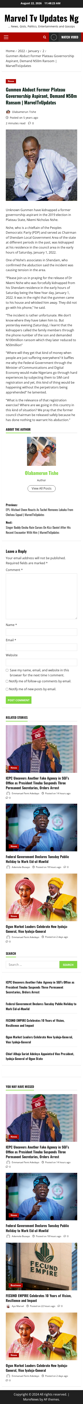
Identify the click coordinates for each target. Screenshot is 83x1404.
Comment (14, 570)
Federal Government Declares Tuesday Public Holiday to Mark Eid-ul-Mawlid (37, 859)
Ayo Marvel (17, 1306)
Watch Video (69, 37)
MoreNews (31, 1399)
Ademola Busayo (20, 867)
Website (12, 655)
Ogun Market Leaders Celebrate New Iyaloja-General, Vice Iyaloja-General (37, 929)
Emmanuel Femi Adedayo (25, 793)
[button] (6, 37)
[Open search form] (44, 37)
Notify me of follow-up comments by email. (40, 681)
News (11, 81)
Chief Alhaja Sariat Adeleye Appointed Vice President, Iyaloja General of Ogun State (40, 1056)
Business (16, 1285)
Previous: (39, 509)
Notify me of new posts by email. (32, 689)
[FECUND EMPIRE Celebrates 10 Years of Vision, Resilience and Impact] (41, 1266)
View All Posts (42, 488)
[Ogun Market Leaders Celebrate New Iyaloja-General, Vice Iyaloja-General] (41, 897)
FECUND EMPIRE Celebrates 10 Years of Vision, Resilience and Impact (38, 1298)
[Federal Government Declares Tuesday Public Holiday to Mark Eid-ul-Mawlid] (41, 827)
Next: (38, 527)
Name (11, 625)
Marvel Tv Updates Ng (41, 18)
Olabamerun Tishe (23, 112)
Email (11, 640)
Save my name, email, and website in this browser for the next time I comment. (39, 672)
